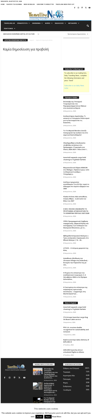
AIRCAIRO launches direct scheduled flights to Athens (73, 351)
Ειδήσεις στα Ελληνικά (14, 4)
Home (3, 4)
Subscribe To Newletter (45, 4)
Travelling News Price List (65, 4)
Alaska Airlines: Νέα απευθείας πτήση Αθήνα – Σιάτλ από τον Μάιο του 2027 (75, 199)
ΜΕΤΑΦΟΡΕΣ (72, 23)
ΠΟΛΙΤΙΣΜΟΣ (8, 28)
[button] (87, 26)
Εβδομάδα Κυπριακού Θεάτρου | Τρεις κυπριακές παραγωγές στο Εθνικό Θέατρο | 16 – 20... (76, 238)
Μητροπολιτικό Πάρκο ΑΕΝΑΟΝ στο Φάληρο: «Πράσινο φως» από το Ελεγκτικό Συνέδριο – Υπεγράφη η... (76, 171)
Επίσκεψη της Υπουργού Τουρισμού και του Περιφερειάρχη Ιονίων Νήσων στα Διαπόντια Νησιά (74, 105)
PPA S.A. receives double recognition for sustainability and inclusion (76, 329)
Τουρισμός (66, 372)
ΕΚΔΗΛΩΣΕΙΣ (59, 23)
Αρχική (32, 40)
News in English (29, 4)
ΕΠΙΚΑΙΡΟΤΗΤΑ (22, 23)
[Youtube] (89, 8)
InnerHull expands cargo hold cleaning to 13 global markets (74, 158)
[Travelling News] (46, 15)
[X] (85, 8)
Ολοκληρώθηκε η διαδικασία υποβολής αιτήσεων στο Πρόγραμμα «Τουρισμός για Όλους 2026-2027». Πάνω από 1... (75, 146)
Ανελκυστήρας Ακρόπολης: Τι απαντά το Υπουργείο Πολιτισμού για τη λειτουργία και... (50, 387)
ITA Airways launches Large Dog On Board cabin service (75, 318)
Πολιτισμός (67, 379)
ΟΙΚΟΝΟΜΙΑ (36, 23)
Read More (56, 417)
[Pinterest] (82, 8)
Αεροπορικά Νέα (69, 376)
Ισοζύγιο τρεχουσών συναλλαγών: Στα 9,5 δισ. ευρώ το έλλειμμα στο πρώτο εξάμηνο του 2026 (76, 185)
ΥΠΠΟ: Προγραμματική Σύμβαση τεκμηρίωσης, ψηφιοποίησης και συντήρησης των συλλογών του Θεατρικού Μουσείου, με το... (76, 224)
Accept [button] (39, 417)
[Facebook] (74, 8)
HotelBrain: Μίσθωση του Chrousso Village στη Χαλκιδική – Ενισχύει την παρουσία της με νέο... (75, 261)
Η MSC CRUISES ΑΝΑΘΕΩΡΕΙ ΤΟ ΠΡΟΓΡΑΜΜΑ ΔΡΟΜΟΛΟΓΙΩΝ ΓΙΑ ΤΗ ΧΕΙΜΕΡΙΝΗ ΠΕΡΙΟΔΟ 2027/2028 (76, 211)
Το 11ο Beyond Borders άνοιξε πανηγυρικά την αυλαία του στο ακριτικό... (49, 401)
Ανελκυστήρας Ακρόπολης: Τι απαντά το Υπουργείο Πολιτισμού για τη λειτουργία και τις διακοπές (76, 119)
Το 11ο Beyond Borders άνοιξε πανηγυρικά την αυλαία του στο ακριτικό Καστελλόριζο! (75, 132)
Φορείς (65, 383)
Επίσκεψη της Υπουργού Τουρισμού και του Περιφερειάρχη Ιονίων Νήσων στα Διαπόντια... (51, 373)
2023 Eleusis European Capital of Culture (18, 34)
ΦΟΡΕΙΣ (47, 23)
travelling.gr (9, 23)
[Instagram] (78, 8)
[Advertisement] (77, 52)
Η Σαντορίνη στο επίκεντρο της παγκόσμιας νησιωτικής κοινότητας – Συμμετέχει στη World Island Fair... (75, 290)
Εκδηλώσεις (67, 386)
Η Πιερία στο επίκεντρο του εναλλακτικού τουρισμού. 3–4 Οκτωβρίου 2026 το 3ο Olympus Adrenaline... (75, 276)
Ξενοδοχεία (67, 390)
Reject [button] (48, 417)
